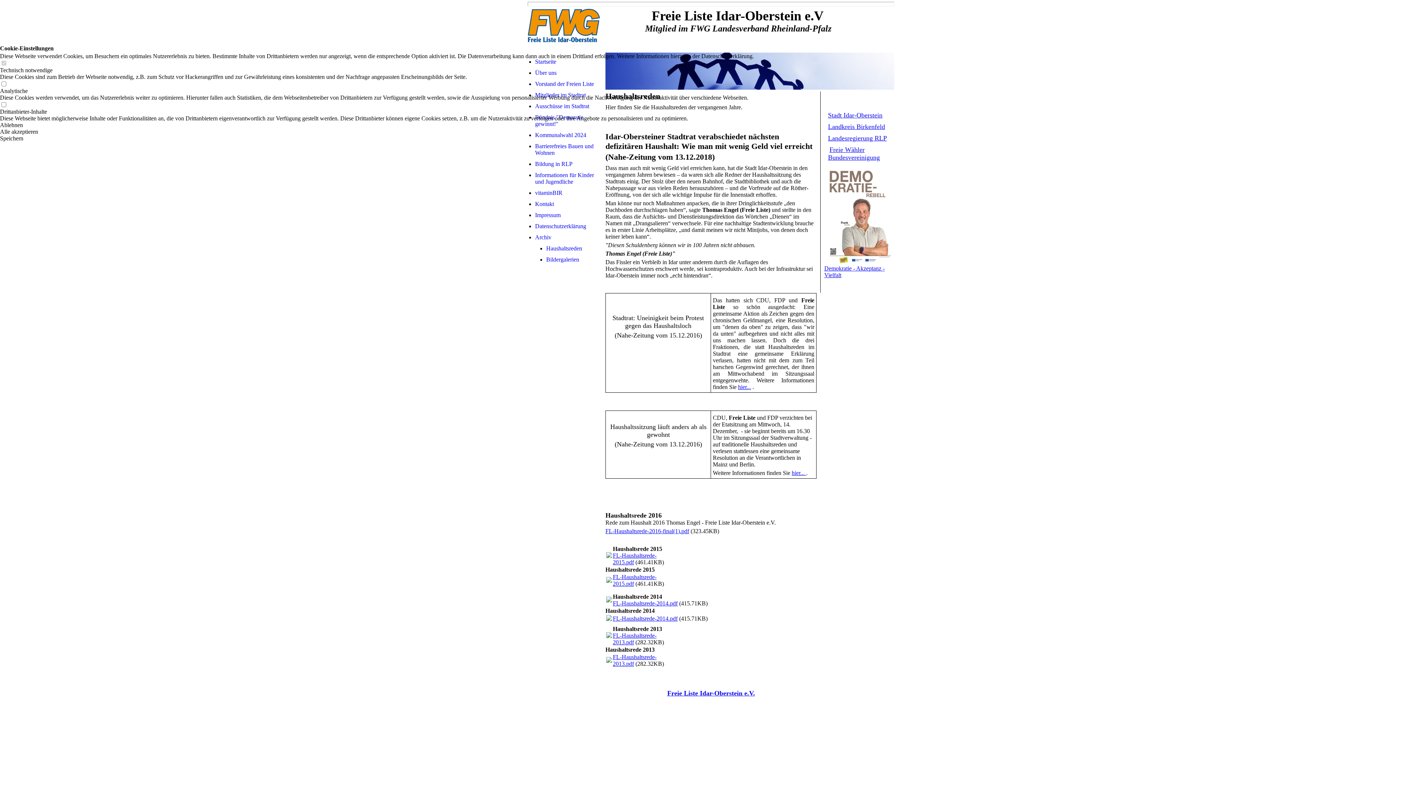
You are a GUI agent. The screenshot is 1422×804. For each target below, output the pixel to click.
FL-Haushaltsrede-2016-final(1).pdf (647, 531)
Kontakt (544, 204)
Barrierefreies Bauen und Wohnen (564, 149)
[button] (377, 125)
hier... (744, 387)
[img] (565, 26)
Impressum (548, 215)
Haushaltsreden (564, 248)
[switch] (3, 63)
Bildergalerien (562, 259)
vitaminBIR (549, 193)
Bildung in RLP (554, 164)
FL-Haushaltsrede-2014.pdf (645, 603)
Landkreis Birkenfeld (856, 126)
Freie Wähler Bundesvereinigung (854, 153)
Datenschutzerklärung (560, 226)
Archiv (543, 237)
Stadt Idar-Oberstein (855, 115)
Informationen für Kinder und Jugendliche (564, 178)
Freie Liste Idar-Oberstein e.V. (711, 693)
